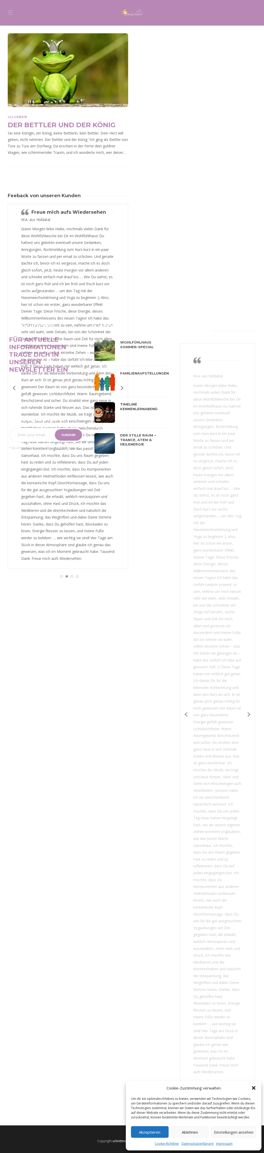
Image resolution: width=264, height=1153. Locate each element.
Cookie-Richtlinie (167, 1143)
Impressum (224, 1143)
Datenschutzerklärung (197, 1143)
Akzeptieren (149, 1132)
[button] (253, 1088)
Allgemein (17, 117)
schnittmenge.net (124, 1141)
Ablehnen (190, 1132)
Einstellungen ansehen (233, 1132)
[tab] (106, 327)
